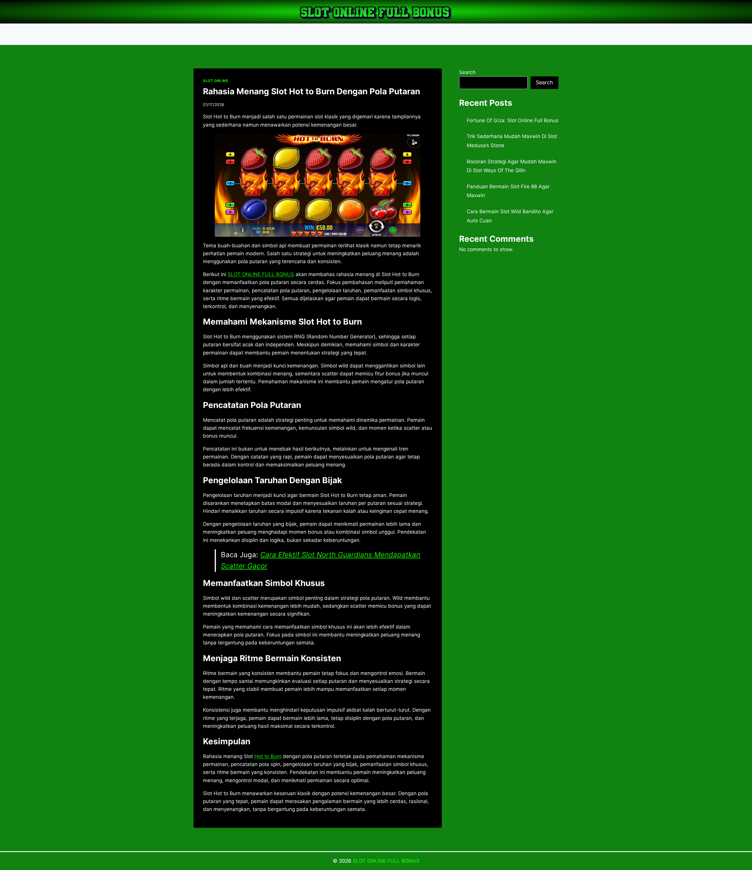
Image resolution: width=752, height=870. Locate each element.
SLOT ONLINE (215, 80)
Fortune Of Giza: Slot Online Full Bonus (512, 120)
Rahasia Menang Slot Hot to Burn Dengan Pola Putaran (311, 91)
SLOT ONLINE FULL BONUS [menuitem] (261, 274)
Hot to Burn (267, 756)
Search (467, 72)
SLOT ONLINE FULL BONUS (386, 861)
